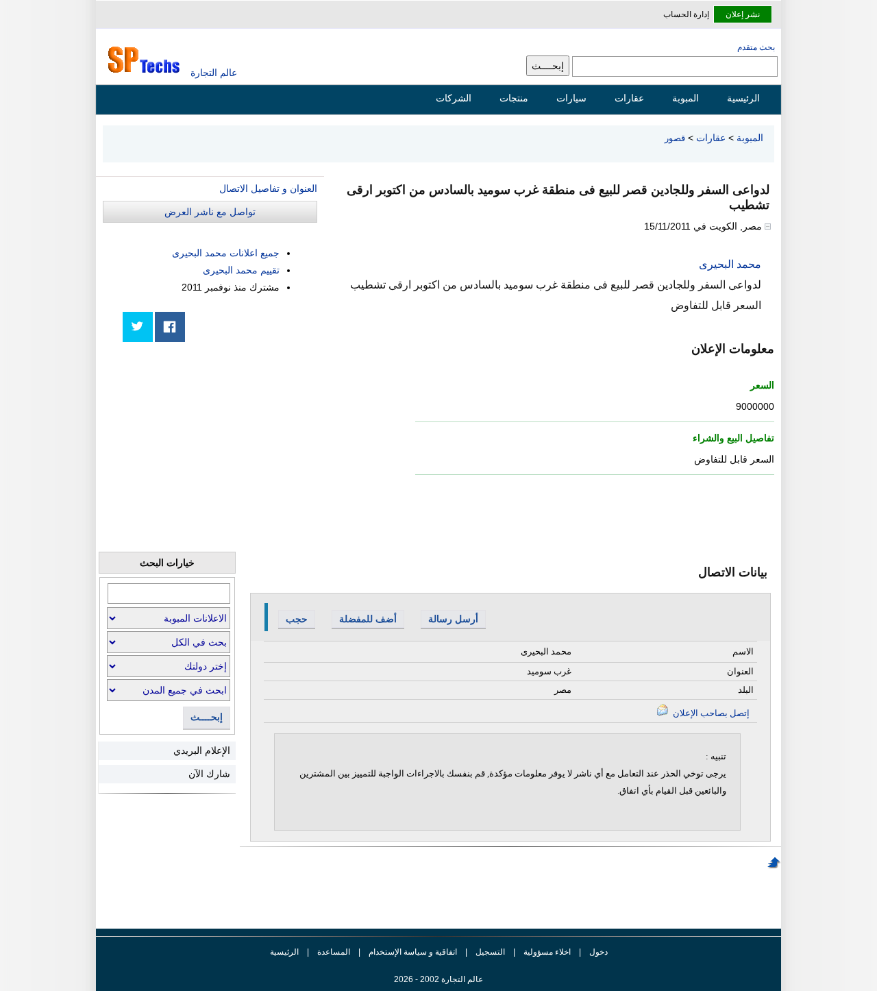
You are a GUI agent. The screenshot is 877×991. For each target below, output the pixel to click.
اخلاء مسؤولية (547, 952)
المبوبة (685, 98)
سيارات (571, 98)
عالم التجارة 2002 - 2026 (438, 979)
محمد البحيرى (730, 264)
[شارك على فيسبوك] (170, 327)
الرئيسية (743, 98)
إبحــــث (206, 717)
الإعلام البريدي (201, 750)
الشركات (453, 98)
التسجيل (490, 952)
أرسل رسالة (453, 618)
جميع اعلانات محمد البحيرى (226, 252)
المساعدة (333, 952)
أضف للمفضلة (368, 618)
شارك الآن (209, 773)
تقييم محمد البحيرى (241, 270)
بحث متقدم (756, 47)
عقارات (629, 98)
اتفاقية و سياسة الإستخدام (412, 952)
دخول (598, 952)
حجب (297, 618)
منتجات (513, 98)
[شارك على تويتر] (138, 327)
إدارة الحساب (686, 14)
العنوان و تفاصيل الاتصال (268, 188)
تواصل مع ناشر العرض (210, 211)
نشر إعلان (743, 14)
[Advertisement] (214, 447)
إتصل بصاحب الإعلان (710, 713)
